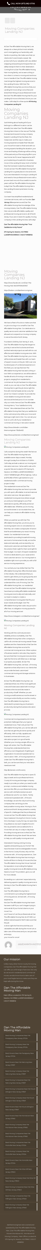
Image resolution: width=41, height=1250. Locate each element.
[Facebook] (13, 1246)
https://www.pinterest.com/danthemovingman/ (21, 435)
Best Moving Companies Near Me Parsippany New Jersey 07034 (17, 1036)
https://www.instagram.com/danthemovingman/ (21, 616)
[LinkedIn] (19, 1246)
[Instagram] (25, 1246)
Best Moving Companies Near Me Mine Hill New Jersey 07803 (19, 1188)
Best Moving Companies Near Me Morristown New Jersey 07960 (17, 1135)
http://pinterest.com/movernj (14, 770)
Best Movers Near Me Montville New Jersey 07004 (18, 1161)
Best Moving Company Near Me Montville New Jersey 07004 (17, 1152)
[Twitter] (16, 1246)
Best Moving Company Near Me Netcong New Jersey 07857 (17, 1072)
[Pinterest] (22, 1246)
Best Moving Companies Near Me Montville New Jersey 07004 (17, 1143)
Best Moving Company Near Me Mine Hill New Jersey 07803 (20, 1179)
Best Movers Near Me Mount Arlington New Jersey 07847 (19, 1108)
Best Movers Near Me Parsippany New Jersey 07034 (19, 1054)
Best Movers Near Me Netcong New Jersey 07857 (18, 1063)
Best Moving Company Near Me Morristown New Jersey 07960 (17, 1126)
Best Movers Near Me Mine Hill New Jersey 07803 (18, 1170)
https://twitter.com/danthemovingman (18, 290)
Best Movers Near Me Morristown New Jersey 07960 (19, 1117)
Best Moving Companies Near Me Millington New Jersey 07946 (17, 1197)
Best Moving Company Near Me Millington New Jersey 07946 (17, 1206)
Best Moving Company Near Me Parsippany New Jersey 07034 (17, 1045)
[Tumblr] (28, 1246)
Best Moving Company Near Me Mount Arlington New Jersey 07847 (19, 1099)
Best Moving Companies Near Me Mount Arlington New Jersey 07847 (20, 1090)
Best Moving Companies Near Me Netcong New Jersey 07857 (17, 1081)
